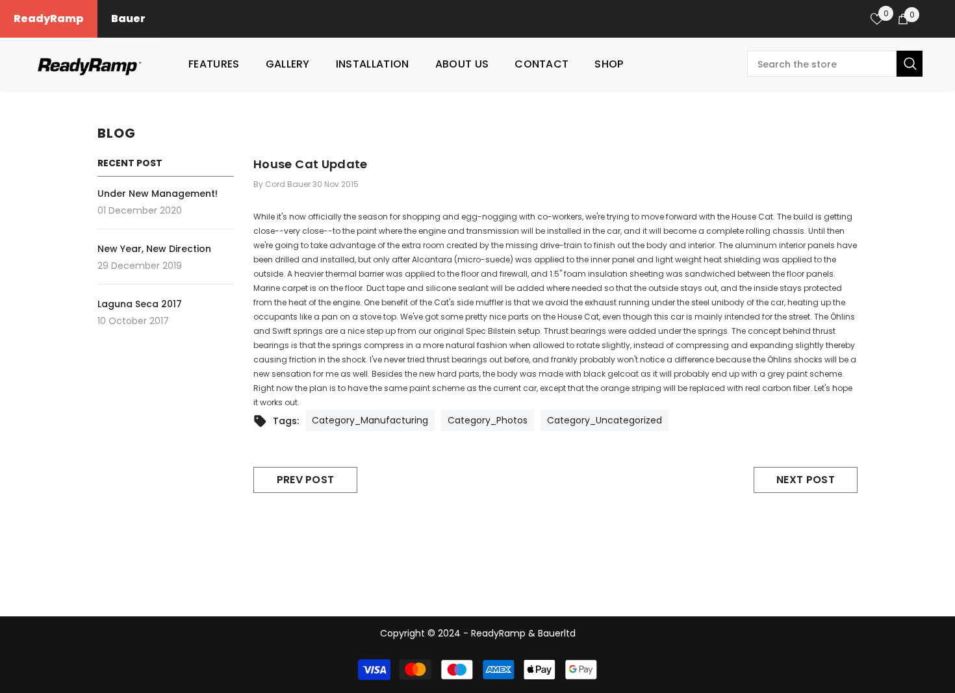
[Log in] (851, 18)
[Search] (835, 64)
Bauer (128, 18)
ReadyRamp (49, 18)
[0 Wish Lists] (877, 18)
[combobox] (822, 64)
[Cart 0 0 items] (903, 18)
